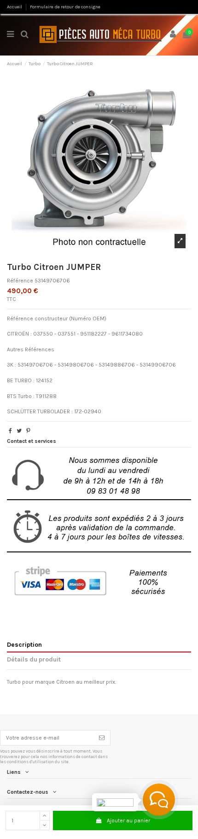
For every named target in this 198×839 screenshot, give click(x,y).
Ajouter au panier (128, 820)
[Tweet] (19, 431)
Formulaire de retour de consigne (65, 7)
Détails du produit (34, 659)
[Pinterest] (28, 431)
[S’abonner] (101, 737)
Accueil (15, 7)
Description (24, 644)
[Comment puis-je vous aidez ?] (159, 800)
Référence (20, 280)
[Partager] (10, 431)
